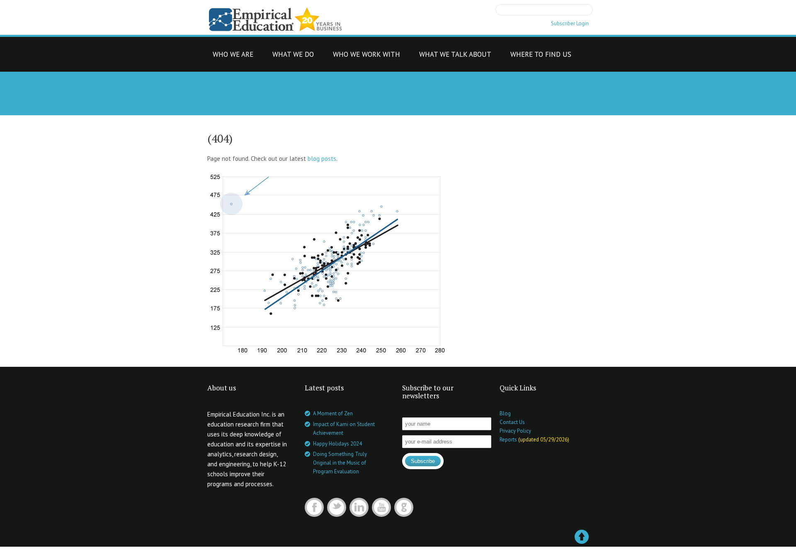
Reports (508, 439)
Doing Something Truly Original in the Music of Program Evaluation (340, 463)
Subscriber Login (570, 23)
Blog (505, 413)
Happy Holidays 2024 (337, 443)
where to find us (540, 56)
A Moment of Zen (333, 413)
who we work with (366, 56)
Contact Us (512, 422)
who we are (233, 56)
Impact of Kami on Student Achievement (344, 428)
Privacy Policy (515, 430)
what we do (293, 56)
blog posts (322, 158)
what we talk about (455, 56)
